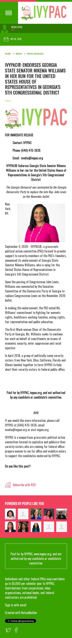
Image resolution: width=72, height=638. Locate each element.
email (23, 605)
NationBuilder (29, 612)
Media (19, 53)
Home (8, 53)
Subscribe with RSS (24, 484)
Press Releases (35, 53)
